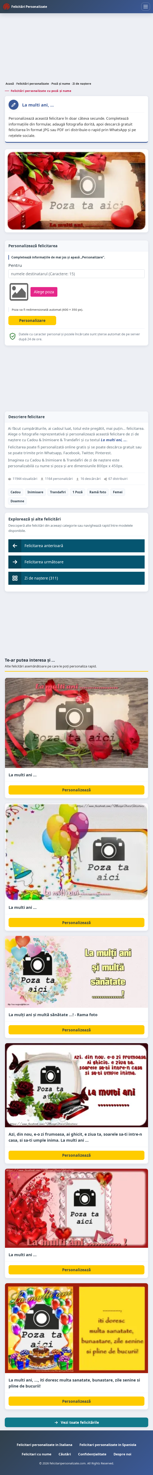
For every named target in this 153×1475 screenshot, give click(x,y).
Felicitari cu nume (36, 1454)
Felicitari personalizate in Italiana (44, 1444)
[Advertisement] (76, 48)
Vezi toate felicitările (80, 1422)
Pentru (15, 265)
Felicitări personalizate (32, 83)
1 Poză (78, 492)
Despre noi (122, 1454)
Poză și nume (60, 83)
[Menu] (145, 7)
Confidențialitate (92, 1454)
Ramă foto (97, 492)
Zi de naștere (82, 83)
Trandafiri (58, 492)
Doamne (17, 501)
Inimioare (35, 492)
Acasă (10, 83)
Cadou (16, 492)
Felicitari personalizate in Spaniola (107, 1444)
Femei (118, 492)
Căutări (65, 1454)
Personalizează (76, 790)
